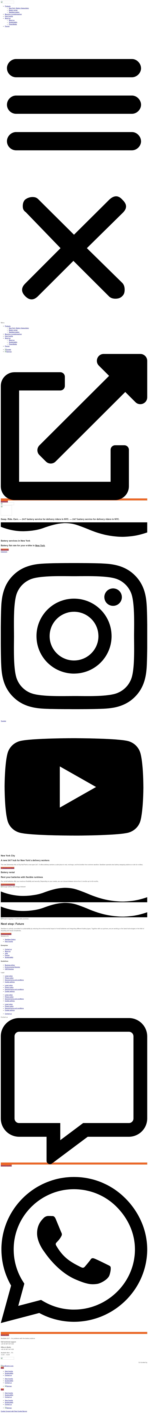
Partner (7, 26)
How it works (9, 16)
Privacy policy (9, 978)
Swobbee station (14, 12)
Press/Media (13, 24)
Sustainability (13, 22)
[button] (74, 176)
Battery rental (13, 10)
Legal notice (9, 976)
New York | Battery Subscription (19, 8)
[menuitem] (8, 350)
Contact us (8, 1375)
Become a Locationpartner (13, 14)
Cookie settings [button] (10, 982)
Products (7, 6)
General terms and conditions (14, 980)
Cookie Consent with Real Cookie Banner (14, 1411)
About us (7, 18)
